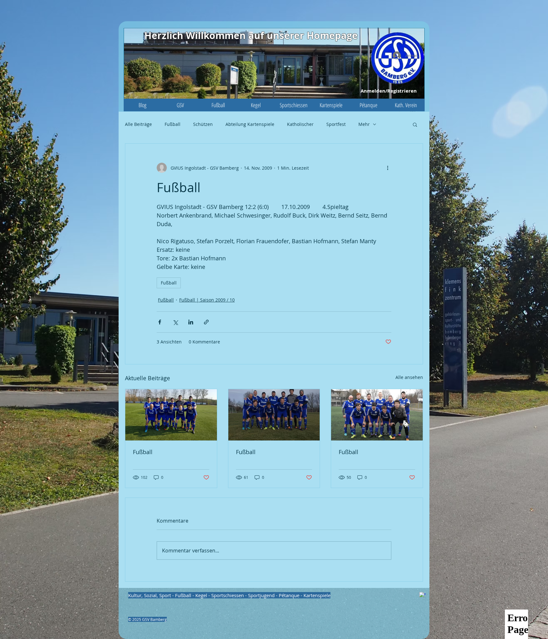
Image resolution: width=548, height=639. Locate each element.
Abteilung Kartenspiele (249, 124)
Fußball (172, 124)
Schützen (203, 124)
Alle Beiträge (138, 124)
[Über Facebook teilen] (160, 322)
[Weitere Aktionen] (387, 168)
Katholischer (300, 124)
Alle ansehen (409, 377)
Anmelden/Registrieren (389, 91)
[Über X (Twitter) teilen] (175, 322)
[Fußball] (171, 414)
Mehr (364, 124)
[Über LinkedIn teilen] (191, 322)
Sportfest (336, 124)
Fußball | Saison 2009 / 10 (207, 300)
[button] (180, 105)
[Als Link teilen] (206, 322)
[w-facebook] (422, 595)
